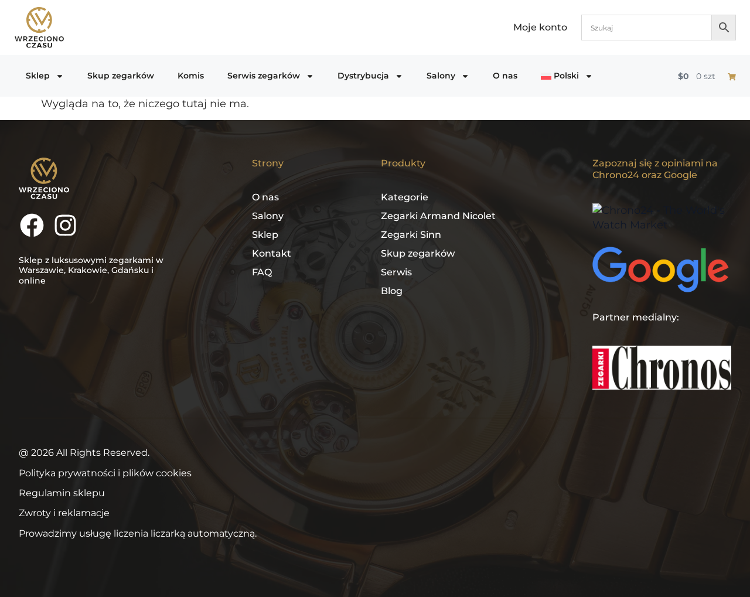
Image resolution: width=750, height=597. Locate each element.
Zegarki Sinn (411, 234)
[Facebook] (32, 225)
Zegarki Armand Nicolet (438, 215)
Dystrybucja (363, 75)
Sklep (38, 75)
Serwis (396, 272)
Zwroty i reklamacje (64, 512)
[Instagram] (65, 225)
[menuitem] (567, 75)
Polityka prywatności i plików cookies (105, 473)
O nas (505, 75)
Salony (441, 75)
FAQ (262, 272)
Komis (191, 75)
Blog (392, 290)
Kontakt (271, 253)
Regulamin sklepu (62, 493)
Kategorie (404, 197)
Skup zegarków (120, 75)
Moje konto (540, 27)
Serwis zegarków (263, 75)
